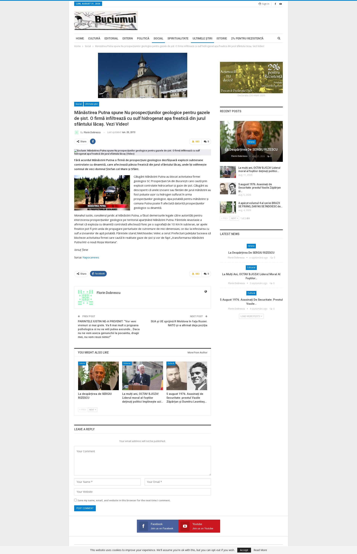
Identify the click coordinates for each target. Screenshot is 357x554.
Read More (260, 550)
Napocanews (91, 257)
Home (80, 38)
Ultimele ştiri (202, 38)
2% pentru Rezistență (247, 38)
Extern (128, 38)
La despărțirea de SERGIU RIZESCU (251, 149)
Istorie (222, 38)
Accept (244, 550)
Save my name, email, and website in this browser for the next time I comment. (124, 500)
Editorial (111, 38)
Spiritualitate (178, 38)
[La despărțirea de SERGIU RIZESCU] (98, 376)
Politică (143, 38)
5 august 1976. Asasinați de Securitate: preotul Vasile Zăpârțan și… (259, 187)
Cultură (94, 38)
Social (158, 38)
